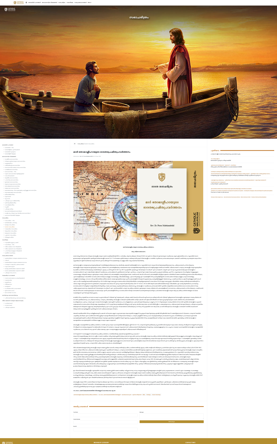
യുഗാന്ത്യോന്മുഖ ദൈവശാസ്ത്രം (13, 192)
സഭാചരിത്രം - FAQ (10, 220)
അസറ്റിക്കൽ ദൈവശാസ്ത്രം (12, 186)
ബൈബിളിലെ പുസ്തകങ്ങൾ (12, 149)
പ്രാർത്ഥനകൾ (8, 303)
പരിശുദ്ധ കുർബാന (10, 307)
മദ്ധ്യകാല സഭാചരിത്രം (10, 233)
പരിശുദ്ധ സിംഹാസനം (10, 273)
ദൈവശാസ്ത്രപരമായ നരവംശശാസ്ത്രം (15, 167)
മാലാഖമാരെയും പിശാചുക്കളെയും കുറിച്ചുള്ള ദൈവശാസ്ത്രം (21, 190)
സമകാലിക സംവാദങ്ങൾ (8, 275)
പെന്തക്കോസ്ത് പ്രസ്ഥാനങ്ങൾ (13, 288)
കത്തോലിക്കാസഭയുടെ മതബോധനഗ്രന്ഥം (16, 262)
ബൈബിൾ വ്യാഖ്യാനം (10, 152)
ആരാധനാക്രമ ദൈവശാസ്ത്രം (13, 184)
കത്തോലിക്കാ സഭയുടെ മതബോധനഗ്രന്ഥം (16, 258)
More (89, 2)
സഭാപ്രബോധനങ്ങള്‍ (80, 2)
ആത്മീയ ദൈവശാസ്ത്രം (11, 178)
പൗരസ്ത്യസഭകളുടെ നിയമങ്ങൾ (13, 251)
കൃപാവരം (7, 198)
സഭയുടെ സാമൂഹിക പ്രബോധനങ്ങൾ (14, 264)
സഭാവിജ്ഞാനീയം (9, 205)
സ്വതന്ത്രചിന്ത (8, 280)
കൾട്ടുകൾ (7, 286)
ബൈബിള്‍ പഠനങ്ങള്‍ (34, 2)
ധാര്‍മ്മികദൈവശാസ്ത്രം (11, 169)
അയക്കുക (171, 421)
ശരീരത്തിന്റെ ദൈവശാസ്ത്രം (12, 165)
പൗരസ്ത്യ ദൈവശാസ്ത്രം (11, 180)
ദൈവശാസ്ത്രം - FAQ (10, 171)
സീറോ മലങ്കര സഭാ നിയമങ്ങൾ (13, 246)
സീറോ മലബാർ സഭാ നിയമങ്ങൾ (13, 249)
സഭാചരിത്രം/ (81, 144)
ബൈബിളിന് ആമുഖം (10, 154)
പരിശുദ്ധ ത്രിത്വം (9, 209)
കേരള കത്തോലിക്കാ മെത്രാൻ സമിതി (15, 268)
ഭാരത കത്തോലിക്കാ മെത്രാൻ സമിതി (14, 270)
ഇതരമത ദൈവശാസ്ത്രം (11, 182)
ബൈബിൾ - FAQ (9, 147)
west (75, 144)
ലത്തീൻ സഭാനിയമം (10, 253)
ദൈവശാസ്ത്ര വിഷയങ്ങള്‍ (49, 2)
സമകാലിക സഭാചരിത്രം (11, 229)
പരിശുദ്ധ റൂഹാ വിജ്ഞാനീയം (12, 200)
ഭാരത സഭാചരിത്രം (10, 227)
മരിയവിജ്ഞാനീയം (10, 194)
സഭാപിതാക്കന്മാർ (9, 175)
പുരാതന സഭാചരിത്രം (10, 235)
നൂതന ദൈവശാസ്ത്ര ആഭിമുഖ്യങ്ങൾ (14, 173)
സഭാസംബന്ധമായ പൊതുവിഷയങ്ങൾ (15, 278)
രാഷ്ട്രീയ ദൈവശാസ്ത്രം (11, 159)
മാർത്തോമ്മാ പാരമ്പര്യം (11, 222)
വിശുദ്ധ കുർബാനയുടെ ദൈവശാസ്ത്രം (15, 161)
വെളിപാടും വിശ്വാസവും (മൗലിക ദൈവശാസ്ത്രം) (18, 213)
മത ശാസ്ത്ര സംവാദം (10, 292)
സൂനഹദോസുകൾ (9, 266)
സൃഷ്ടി (7, 207)
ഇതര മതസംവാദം (9, 290)
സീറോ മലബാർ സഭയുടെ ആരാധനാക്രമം (13, 300)
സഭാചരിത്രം (61, 2)
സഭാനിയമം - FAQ (9, 244)
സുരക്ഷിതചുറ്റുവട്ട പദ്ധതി (11, 242)
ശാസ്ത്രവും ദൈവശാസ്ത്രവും (10, 295)
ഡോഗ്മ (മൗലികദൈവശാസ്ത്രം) (13, 211)
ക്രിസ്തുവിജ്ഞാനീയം (10, 203)
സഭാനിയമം (70, 2)
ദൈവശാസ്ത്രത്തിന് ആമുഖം (12, 215)
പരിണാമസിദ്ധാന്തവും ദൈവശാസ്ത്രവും (15, 298)
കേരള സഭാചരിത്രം (10, 225)
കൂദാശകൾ (8, 196)
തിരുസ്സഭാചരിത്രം (9, 237)
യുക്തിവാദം (8, 282)
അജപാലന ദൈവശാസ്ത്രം (12, 188)
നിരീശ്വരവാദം (8, 284)
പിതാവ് (7, 260)
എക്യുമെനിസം (9, 163)
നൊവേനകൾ (8, 305)
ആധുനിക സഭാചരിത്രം (11, 231)
